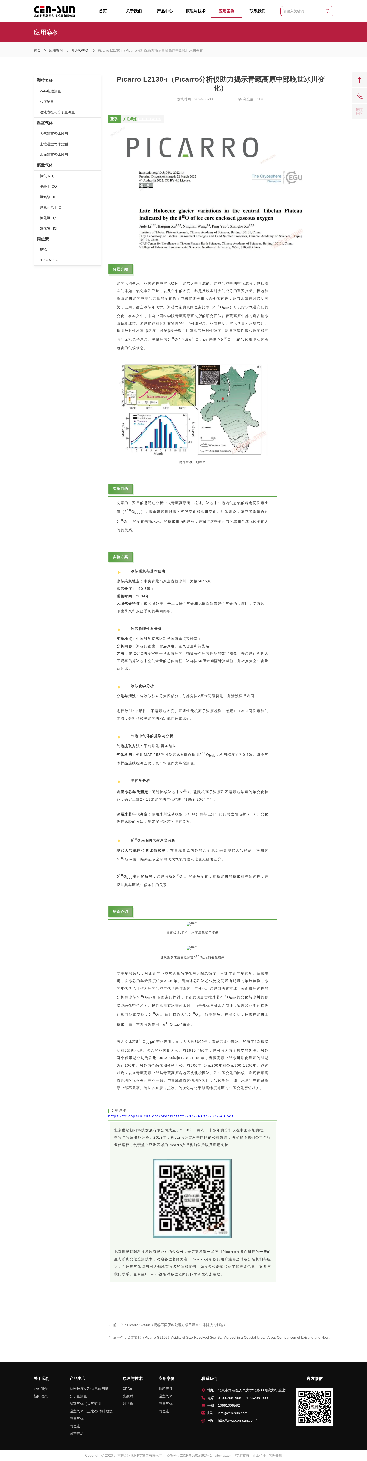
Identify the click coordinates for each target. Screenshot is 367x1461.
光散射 (128, 1396)
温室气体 (45, 123)
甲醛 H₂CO (48, 186)
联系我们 (258, 11)
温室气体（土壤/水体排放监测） (93, 1411)
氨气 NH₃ (47, 176)
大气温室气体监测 (54, 134)
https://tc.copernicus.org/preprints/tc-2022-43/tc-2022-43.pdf (171, 1116)
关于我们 (134, 11)
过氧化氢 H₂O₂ (51, 207)
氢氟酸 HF (48, 197)
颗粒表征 (45, 80)
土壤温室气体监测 (54, 144)
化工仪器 (259, 1455)
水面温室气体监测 (54, 155)
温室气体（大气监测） (87, 1404)
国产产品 (77, 1434)
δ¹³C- (44, 250)
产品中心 (165, 11)
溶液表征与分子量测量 (57, 112)
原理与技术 (196, 11)
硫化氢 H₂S (48, 218)
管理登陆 (275, 1455)
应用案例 (227, 11)
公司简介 (41, 1389)
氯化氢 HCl (48, 228)
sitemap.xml (223, 1455)
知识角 (128, 1404)
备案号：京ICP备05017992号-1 (189, 1455)
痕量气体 (45, 165)
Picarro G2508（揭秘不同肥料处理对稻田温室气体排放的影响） (177, 1325)
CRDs (127, 1389)
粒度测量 (47, 102)
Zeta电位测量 (50, 91)
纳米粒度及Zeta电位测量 (89, 1389)
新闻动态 (41, 1396)
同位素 (43, 239)
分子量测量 (78, 1396)
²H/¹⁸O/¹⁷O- (80, 50)
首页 (103, 11)
